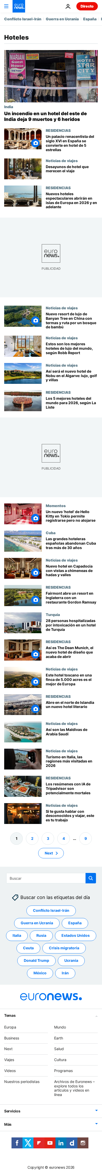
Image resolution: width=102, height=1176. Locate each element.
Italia (17, 935)
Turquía (53, 614)
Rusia (41, 935)
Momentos (56, 505)
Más (8, 1124)
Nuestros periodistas (21, 1081)
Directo (87, 6)
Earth (58, 1038)
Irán (65, 973)
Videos (10, 1070)
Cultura (60, 1060)
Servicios (12, 1111)
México (40, 973)
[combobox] (51, 878)
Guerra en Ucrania (62, 19)
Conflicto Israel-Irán (22, 19)
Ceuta (28, 948)
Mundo (60, 1027)
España (90, 19)
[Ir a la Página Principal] (19, 6)
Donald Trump (36, 960)
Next (49, 853)
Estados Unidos (75, 935)
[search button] (91, 878)
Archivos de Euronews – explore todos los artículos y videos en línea (74, 1088)
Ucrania (71, 960)
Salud (59, 1049)
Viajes (9, 1060)
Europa (10, 1027)
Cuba (50, 533)
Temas (10, 1015)
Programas (63, 1070)
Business (11, 1038)
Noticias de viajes (62, 160)
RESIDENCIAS (58, 130)
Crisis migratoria (64, 948)
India (8, 106)
